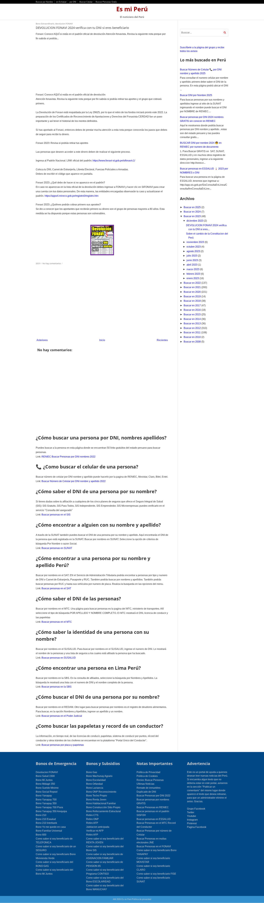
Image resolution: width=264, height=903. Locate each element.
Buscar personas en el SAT (56, 588)
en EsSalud (61, 2)
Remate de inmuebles (148, 787)
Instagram (192, 819)
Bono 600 (41, 834)
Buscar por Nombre (44, 2)
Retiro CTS (92, 815)
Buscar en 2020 (192, 292)
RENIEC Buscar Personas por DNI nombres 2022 (68, 456)
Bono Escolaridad (96, 780)
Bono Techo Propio (96, 795)
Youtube (191, 816)
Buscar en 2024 (192, 211)
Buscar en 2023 (192, 216)
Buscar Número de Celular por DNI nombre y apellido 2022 (74, 481)
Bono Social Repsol (46, 791)
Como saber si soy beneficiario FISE (156, 873)
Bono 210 (41, 815)
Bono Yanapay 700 (46, 799)
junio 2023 (193, 260)
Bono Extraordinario (45, 23)
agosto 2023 (194, 251)
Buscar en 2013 (192, 323)
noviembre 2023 (196, 242)
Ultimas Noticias (145, 784)
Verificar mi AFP (95, 830)
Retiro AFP (92, 823)
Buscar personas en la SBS (57, 686)
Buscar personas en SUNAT (57, 548)
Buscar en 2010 (192, 337)
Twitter (190, 812)
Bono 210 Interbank (46, 823)
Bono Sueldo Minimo (47, 787)
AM (114, 899)
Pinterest (192, 823)
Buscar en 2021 (192, 287)
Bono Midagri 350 (45, 784)
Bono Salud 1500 (45, 776)
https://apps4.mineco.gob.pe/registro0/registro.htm (71, 196)
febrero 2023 (194, 274)
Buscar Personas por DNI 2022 (153, 795)
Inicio (102, 340)
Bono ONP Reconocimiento (101, 791)
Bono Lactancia (94, 787)
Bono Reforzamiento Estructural (103, 811)
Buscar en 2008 (192, 341)
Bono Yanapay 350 (46, 803)
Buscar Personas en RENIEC (153, 807)
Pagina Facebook (196, 827)
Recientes (162, 340)
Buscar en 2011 (192, 332)
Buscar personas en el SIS (56, 514)
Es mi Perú (132, 9)
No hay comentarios (51, 263)
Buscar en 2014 (192, 319)
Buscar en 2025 (192, 207)
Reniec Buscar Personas (150, 780)
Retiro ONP (92, 819)
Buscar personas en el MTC (57, 622)
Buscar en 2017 (192, 305)
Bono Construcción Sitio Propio (103, 807)
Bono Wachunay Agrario (99, 776)
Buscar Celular (85, 2)
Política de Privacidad (148, 772)
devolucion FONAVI (64, 23)
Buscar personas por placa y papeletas (63, 745)
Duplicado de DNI (146, 791)
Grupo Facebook (196, 808)
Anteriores (42, 340)
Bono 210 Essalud (46, 819)
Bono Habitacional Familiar (101, 803)
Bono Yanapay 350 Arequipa (51, 811)
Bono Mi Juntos (44, 780)
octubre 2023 (194, 246)
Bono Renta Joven (96, 799)
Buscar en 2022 (192, 283)
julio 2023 (192, 255)
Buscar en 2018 (192, 301)
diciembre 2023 (195, 220)
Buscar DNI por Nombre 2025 (196, 95)
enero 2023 (193, 278)
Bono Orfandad (94, 784)
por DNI (73, 2)
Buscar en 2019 (192, 296)
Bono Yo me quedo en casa (51, 827)
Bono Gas (91, 772)
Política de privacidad (141, 899)
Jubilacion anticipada (97, 827)
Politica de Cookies (147, 776)
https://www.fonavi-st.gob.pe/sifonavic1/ (114, 160)
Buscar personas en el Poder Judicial (62, 716)
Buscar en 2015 (192, 314)
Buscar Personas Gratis (106, 2)
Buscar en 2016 (192, 310)
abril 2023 (192, 264)
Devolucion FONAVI (47, 772)
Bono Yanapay (44, 795)
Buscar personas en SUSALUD (59, 657)
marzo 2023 (193, 269)
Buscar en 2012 (192, 328)
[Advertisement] (102, 66)
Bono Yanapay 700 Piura (49, 807)
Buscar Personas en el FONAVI (154, 846)
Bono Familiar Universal (49, 830)
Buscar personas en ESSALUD (154, 819)
